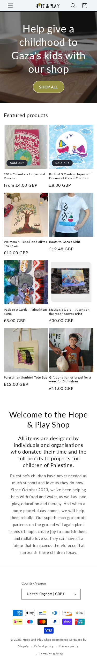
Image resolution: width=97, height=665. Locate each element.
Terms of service (51, 653)
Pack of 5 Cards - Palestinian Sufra (25, 312)
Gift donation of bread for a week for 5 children (70, 379)
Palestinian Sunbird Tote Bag (25, 377)
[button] (10, 5)
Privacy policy (69, 646)
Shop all (48, 87)
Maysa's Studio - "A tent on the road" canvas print (69, 312)
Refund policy (44, 646)
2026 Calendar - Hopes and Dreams (24, 176)
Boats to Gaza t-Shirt (65, 242)
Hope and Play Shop (37, 639)
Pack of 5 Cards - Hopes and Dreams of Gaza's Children (70, 176)
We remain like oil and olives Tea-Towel (25, 244)
